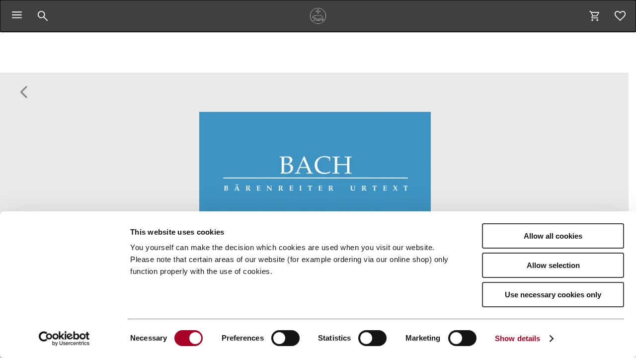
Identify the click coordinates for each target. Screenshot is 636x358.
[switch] (285, 338)
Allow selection (553, 265)
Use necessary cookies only (553, 294)
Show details (517, 338)
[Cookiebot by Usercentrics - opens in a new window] (64, 338)
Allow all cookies (553, 236)
